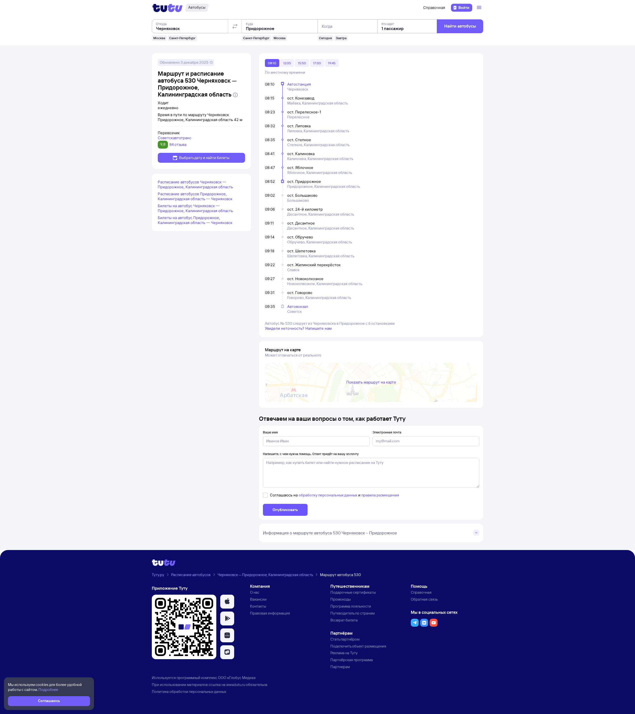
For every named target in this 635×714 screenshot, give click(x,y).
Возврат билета (344, 620)
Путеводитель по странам (352, 613)
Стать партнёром (344, 639)
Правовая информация (270, 613)
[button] (227, 602)
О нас (254, 592)
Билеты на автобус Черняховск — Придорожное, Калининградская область (195, 208)
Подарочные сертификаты (353, 592)
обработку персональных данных (328, 495)
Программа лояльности (350, 606)
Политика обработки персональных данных (189, 691)
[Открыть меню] (479, 8)
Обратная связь (424, 599)
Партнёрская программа (351, 659)
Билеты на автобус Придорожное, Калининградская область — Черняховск (195, 220)
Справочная (434, 7)
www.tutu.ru (235, 684)
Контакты (258, 606)
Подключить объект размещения (358, 646)
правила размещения (380, 495)
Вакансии (258, 599)
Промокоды (340, 599)
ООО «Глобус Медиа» (237, 677)
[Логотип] (167, 7)
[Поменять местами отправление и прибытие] (235, 26)
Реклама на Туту (344, 652)
